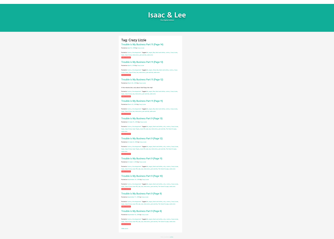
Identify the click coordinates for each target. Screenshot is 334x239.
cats (164, 126)
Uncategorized (136, 52)
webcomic (150, 55)
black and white (160, 52)
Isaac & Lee (128, 55)
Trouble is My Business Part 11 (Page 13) (142, 62)
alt (147, 52)
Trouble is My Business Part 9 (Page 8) (141, 211)
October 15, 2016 (133, 122)
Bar (154, 52)
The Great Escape (171, 129)
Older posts (124, 229)
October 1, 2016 (132, 162)
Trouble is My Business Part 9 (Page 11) (141, 159)
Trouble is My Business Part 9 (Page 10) (142, 176)
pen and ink (143, 55)
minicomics (135, 55)
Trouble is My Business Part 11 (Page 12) (142, 80)
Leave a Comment (126, 57)
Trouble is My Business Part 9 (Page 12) (142, 139)
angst (150, 52)
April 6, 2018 (131, 65)
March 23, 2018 (132, 104)
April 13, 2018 (131, 48)
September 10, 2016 (133, 215)
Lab (147, 129)
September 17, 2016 (133, 197)
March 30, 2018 (132, 83)
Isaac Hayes (135, 129)
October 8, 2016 (132, 142)
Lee (137, 72)
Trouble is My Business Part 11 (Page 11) (142, 101)
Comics (129, 52)
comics (168, 52)
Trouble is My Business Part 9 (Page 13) (142, 119)
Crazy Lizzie (140, 48)
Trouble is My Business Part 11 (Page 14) (142, 45)
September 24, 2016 (134, 179)
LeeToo (171, 237)
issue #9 (142, 129)
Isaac (122, 55)
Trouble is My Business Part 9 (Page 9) (141, 194)
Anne (154, 70)
